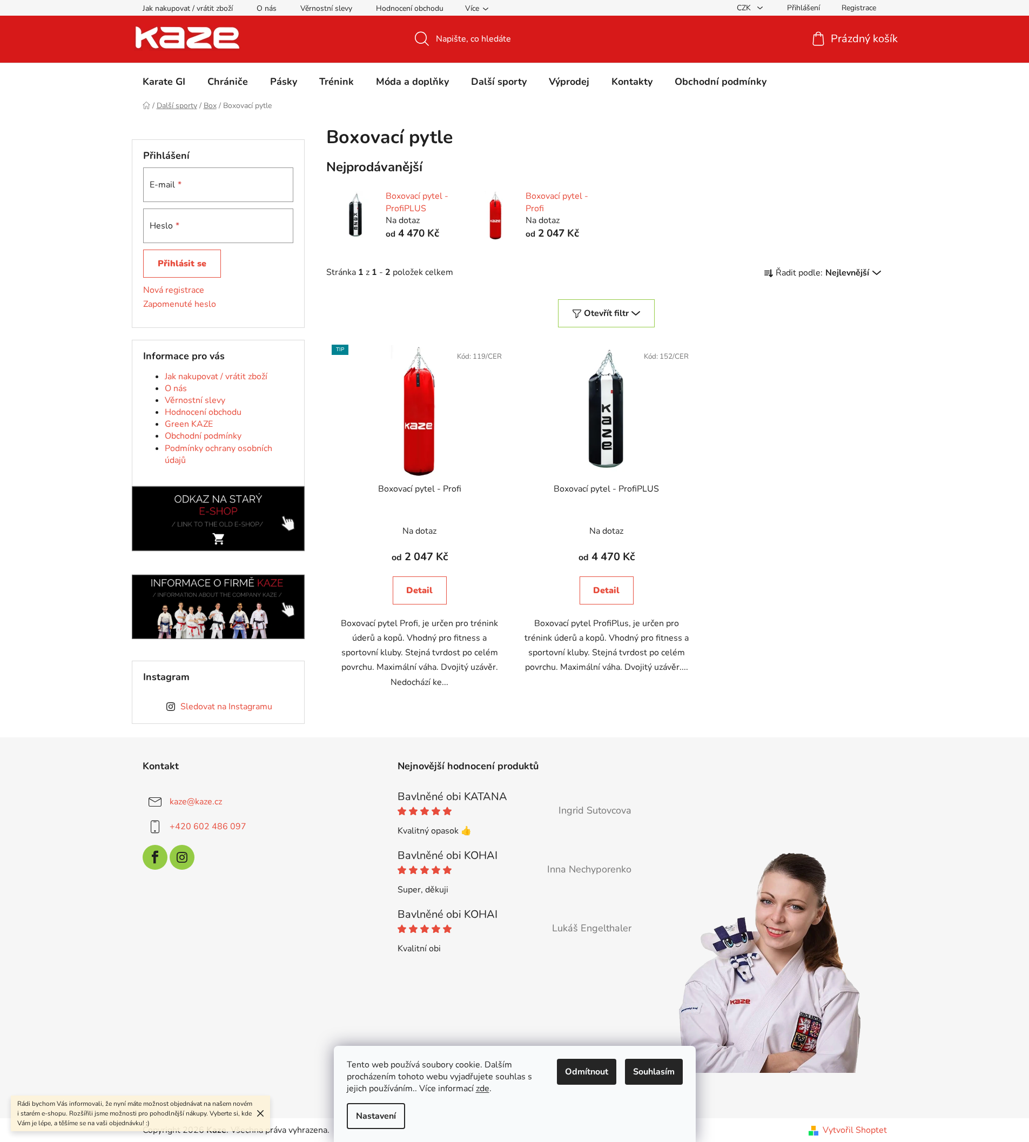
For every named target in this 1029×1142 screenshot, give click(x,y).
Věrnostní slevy (326, 8)
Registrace (859, 8)
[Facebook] (155, 857)
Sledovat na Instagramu (226, 707)
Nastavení (376, 1116)
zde (482, 1088)
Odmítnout (586, 1072)
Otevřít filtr (606, 313)
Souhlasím (654, 1072)
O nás (267, 8)
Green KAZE (189, 424)
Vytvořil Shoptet (855, 1130)
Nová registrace (173, 290)
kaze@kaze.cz (196, 801)
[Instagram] (182, 857)
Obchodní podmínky (203, 436)
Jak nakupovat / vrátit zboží (188, 8)
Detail (419, 590)
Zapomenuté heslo (179, 304)
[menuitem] (164, 81)
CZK (745, 8)
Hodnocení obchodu (409, 8)
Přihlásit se (182, 264)
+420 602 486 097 (208, 826)
